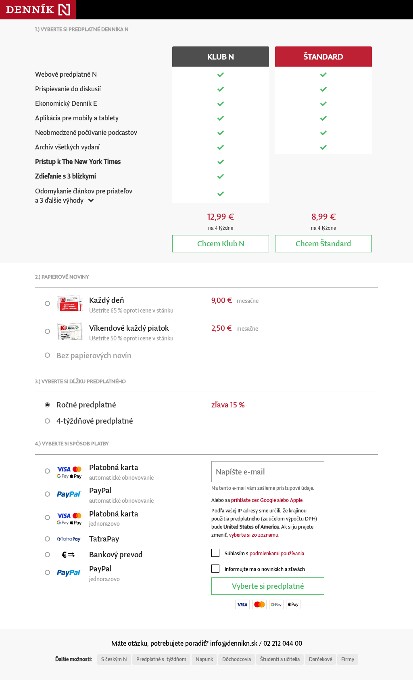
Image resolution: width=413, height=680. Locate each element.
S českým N (114, 659)
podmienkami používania (277, 553)
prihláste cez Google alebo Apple (266, 500)
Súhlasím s (263, 553)
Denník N (38, 9)
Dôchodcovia (236, 659)
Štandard (323, 243)
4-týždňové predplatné (94, 421)
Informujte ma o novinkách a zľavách (264, 569)
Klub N (220, 243)
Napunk (204, 659)
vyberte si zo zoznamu (253, 534)
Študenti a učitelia (280, 659)
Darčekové (320, 659)
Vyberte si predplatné (268, 586)
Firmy (347, 659)
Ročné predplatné (86, 404)
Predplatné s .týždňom (161, 659)
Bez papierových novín (93, 355)
